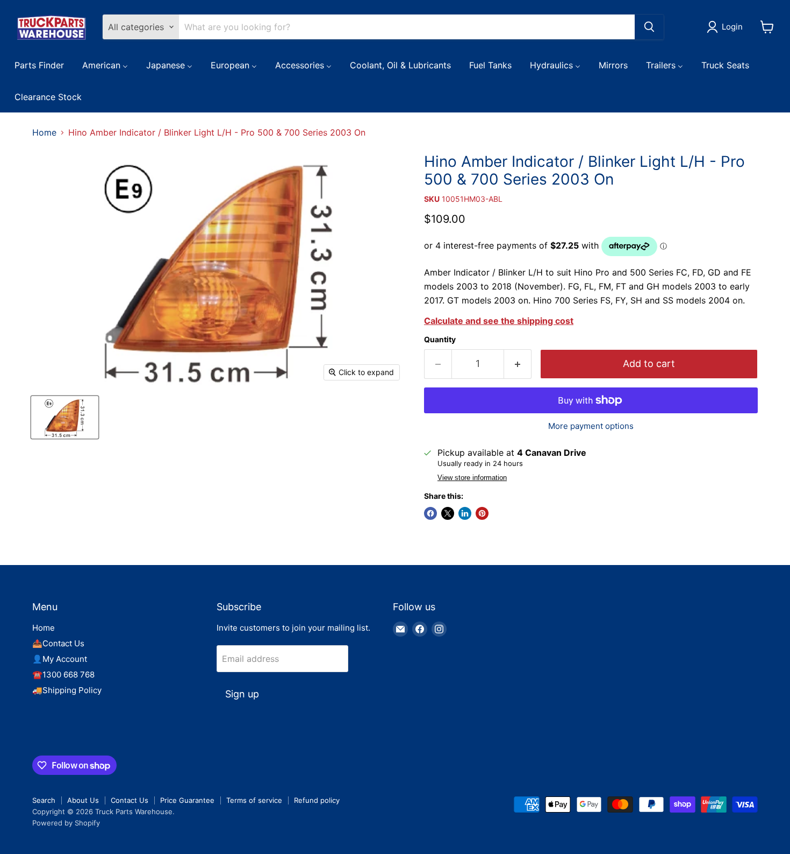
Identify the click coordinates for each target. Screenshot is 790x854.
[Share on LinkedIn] (464, 513)
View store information (472, 478)
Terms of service (254, 800)
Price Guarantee (187, 800)
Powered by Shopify (66, 822)
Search (43, 800)
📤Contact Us (58, 643)
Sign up (242, 694)
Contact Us (129, 800)
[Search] (649, 27)
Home (44, 132)
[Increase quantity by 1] (518, 364)
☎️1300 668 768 (63, 674)
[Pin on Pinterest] (482, 513)
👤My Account (59, 659)
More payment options (591, 425)
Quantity (440, 339)
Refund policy (317, 800)
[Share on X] (447, 513)
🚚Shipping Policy (67, 690)
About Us (83, 800)
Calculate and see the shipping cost (498, 321)
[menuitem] (39, 64)
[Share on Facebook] (430, 513)
